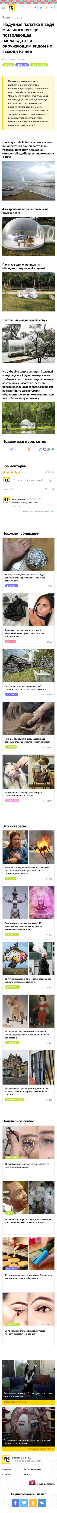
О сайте (6, 1474)
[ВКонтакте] (11, 449)
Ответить (16, 506)
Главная (6, 17)
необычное (39, 65)
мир (9, 1213)
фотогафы (13, 987)
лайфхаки (13, 1324)
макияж (12, 1158)
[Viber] (44, 449)
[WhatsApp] (48, 449)
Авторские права (32, 1469)
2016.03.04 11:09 (34, 498)
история (12, 1043)
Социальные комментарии (39, 512)
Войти (27, 1474)
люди (10, 879)
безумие (12, 801)
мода (10, 642)
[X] (40, 449)
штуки (18, 17)
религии (12, 935)
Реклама (6, 1469)
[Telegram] (52, 449)
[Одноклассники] (29, 449)
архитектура (14, 1100)
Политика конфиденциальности (27, 1461)
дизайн (22, 65)
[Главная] (11, 7)
